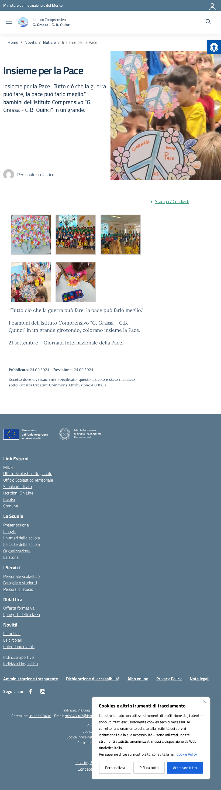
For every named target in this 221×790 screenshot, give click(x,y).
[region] (151, 738)
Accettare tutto (185, 767)
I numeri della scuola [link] (21, 538)
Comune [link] (10, 506)
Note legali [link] (199, 678)
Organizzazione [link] (16, 550)
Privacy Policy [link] (169, 678)
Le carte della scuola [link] (21, 544)
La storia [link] (11, 557)
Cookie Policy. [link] (187, 754)
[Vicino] (204, 701)
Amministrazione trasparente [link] (30, 678)
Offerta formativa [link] (18, 608)
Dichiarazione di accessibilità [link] (92, 678)
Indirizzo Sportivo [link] (18, 657)
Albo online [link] (137, 678)
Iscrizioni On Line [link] (18, 493)
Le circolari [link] (12, 640)
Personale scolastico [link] (21, 576)
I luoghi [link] (9, 531)
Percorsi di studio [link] (18, 589)
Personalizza (115, 767)
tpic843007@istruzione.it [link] (85, 715)
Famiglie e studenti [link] (20, 582)
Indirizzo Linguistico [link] (20, 663)
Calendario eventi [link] (18, 646)
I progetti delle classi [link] (21, 614)
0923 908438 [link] (40, 715)
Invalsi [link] (9, 499)
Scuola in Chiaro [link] (17, 486)
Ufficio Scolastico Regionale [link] (27, 473)
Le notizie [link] (11, 633)
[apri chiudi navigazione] (9, 22)
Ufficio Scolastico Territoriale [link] (28, 480)
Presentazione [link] (16, 525)
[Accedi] (213, 5)
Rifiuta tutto (148, 767)
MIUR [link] (8, 467)
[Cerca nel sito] (208, 22)
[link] (214, 47)
